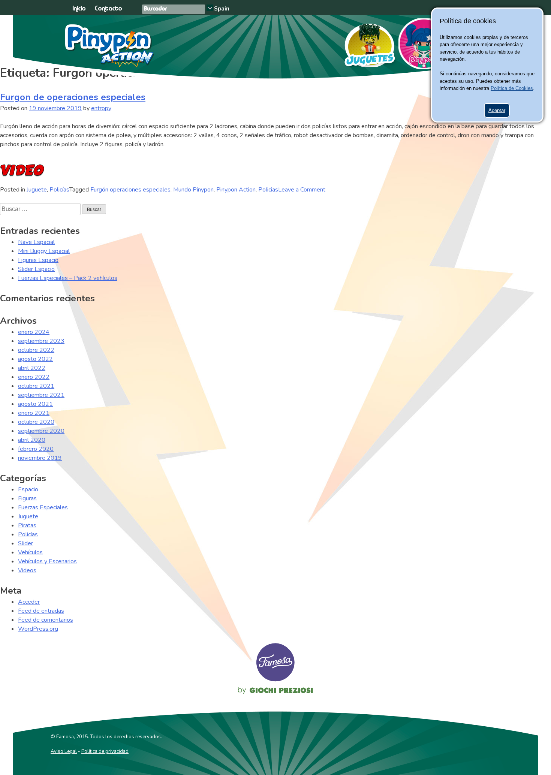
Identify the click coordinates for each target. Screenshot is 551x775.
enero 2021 (33, 413)
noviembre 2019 (40, 458)
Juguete (37, 190)
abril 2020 (31, 440)
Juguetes (366, 42)
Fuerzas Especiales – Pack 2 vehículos (67, 278)
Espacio (28, 489)
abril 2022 (31, 368)
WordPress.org (38, 629)
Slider (25, 543)
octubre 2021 (36, 386)
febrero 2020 (36, 449)
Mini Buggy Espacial (44, 251)
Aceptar (496, 110)
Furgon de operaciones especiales (72, 97)
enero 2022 (33, 377)
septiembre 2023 (41, 341)
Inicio (78, 8)
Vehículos (30, 552)
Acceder (29, 602)
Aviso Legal (64, 751)
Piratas (27, 525)
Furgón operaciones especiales (130, 190)
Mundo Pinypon (193, 190)
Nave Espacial (36, 242)
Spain (221, 8)
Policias (268, 190)
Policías (59, 190)
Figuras (27, 498)
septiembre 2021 (41, 395)
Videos (27, 570)
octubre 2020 (36, 422)
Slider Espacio (36, 269)
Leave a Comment (301, 190)
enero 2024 (33, 332)
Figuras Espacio (38, 260)
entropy (101, 108)
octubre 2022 (36, 350)
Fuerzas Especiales (43, 507)
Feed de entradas (41, 611)
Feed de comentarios (45, 620)
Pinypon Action (110, 45)
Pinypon (423, 43)
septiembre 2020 (41, 431)
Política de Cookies (512, 88)
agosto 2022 (35, 359)
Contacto (108, 8)
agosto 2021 (35, 404)
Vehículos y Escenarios (47, 561)
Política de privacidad (105, 751)
